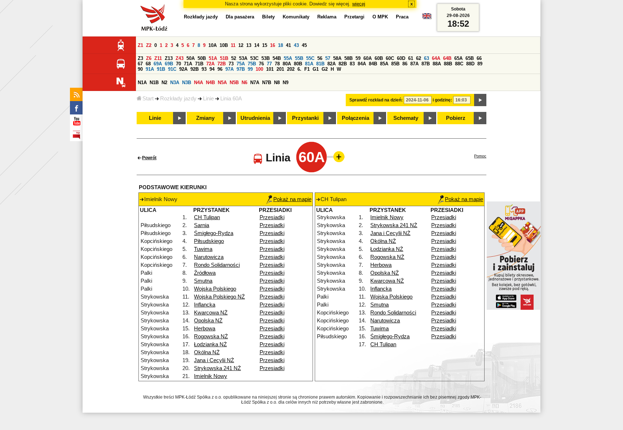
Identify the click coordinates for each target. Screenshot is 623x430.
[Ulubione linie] (337, 156)
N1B (154, 82)
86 (404, 63)
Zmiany (205, 118)
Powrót (149, 157)
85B (395, 63)
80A (287, 63)
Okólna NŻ (207, 352)
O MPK (380, 16)
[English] (427, 18)
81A (309, 63)
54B (277, 58)
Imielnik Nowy (210, 376)
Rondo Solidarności (217, 265)
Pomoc (480, 156)
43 (296, 45)
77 (269, 63)
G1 (316, 69)
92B (194, 69)
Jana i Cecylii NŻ (214, 360)
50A (190, 58)
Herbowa (204, 328)
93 (204, 69)
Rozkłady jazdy (178, 98)
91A (150, 69)
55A (288, 58)
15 (264, 45)
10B (224, 45)
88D (470, 63)
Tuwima (203, 249)
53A (243, 58)
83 (352, 63)
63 (426, 58)
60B (379, 58)
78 (277, 63)
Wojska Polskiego (215, 289)
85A (384, 63)
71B (199, 63)
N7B (266, 82)
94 (212, 69)
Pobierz (455, 118)
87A (414, 63)
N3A (174, 82)
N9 (285, 82)
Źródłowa (205, 273)
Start (148, 98)
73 (231, 63)
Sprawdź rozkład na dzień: (376, 100)
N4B (210, 82)
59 (358, 58)
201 (280, 69)
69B (169, 63)
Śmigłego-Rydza (213, 233)
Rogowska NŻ (211, 336)
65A (458, 58)
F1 (307, 69)
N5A (222, 82)
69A (158, 63)
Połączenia (355, 118)
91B (161, 69)
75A (241, 63)
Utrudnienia (255, 118)
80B (298, 63)
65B (469, 58)
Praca (402, 16)
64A (436, 58)
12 (240, 45)
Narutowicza (209, 257)
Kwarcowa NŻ (210, 313)
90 (140, 69)
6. (299, 69)
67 (140, 63)
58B (348, 58)
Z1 (140, 45)
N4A (198, 82)
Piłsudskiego (209, 241)
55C (310, 58)
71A (188, 63)
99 (250, 69)
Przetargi (354, 16)
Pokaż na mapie (292, 199)
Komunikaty (296, 16)
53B (265, 58)
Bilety (268, 16)
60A (367, 58)
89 (479, 63)
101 (270, 69)
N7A (254, 82)
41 (288, 45)
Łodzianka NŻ (210, 344)
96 (219, 69)
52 (233, 58)
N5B (234, 82)
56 (319, 58)
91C (172, 69)
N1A (142, 82)
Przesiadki (272, 217)
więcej (358, 3)
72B (221, 63)
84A (362, 63)
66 (479, 58)
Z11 (158, 58)
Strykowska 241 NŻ (217, 368)
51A (213, 58)
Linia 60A (231, 98)
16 (272, 45)
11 (233, 45)
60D (401, 58)
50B (202, 58)
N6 (244, 82)
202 (291, 69)
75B (252, 63)
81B (320, 63)
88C (459, 63)
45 (304, 45)
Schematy (405, 118)
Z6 (148, 58)
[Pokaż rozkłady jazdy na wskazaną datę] (480, 100)
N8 (277, 82)
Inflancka (204, 305)
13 (248, 45)
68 (148, 63)
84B (373, 63)
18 (280, 45)
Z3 (140, 58)
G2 (325, 69)
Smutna (203, 281)
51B (224, 58)
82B (343, 63)
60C (390, 58)
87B (425, 63)
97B (241, 69)
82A (331, 63)
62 (418, 58)
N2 (164, 82)
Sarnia (201, 225)
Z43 (180, 58)
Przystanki (305, 118)
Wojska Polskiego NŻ (219, 297)
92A (183, 69)
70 (178, 63)
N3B (186, 82)
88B (448, 63)
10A (212, 45)
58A (337, 58)
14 (256, 45)
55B (299, 58)
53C (254, 58)
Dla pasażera (240, 16)
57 (327, 58)
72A (210, 63)
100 (259, 69)
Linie (208, 98)
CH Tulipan (207, 217)
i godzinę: (442, 100)
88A (437, 63)
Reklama (326, 16)
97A (229, 69)
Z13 (169, 58)
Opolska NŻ (208, 320)
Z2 (148, 45)
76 (261, 63)
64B (447, 58)
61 (410, 58)
